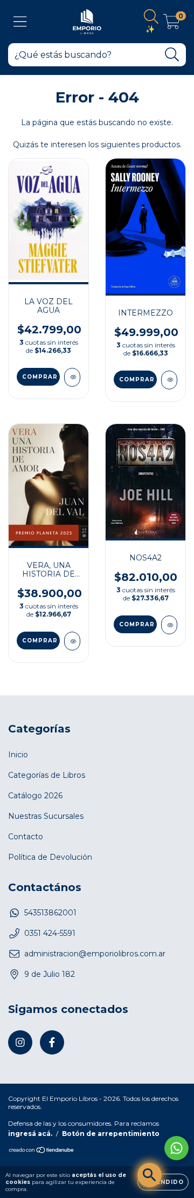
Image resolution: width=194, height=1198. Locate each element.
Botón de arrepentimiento (111, 1133)
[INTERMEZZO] (169, 380)
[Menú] (20, 22)
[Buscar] (172, 54)
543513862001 (50, 913)
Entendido (163, 1182)
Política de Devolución (50, 857)
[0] (172, 24)
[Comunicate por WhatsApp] (176, 1148)
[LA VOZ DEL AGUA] (72, 377)
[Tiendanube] (41, 1151)
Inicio (18, 754)
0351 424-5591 (49, 933)
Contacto (25, 836)
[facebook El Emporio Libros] (52, 1042)
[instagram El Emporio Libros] (20, 1042)
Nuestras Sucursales (46, 816)
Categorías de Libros (46, 775)
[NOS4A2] (169, 624)
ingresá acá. (30, 1133)
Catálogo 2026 (35, 795)
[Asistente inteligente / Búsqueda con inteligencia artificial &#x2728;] (149, 1175)
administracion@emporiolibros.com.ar (94, 954)
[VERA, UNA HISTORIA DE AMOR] (72, 641)
